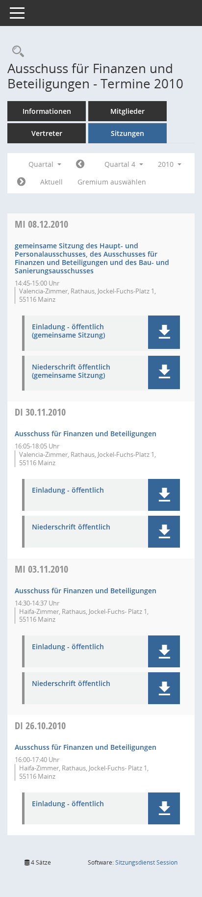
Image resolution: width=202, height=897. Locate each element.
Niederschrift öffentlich (71, 527)
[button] (164, 332)
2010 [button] (167, 164)
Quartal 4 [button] (120, 164)
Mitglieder (127, 111)
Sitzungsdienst (146, 862)
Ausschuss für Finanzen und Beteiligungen (85, 433)
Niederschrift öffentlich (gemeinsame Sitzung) (71, 371)
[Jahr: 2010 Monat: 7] (80, 164)
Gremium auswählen (111, 181)
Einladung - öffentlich (68, 490)
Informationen (47, 111)
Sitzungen (127, 133)
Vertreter (46, 133)
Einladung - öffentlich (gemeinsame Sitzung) (68, 331)
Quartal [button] (41, 164)
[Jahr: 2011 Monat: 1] (21, 182)
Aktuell (51, 181)
